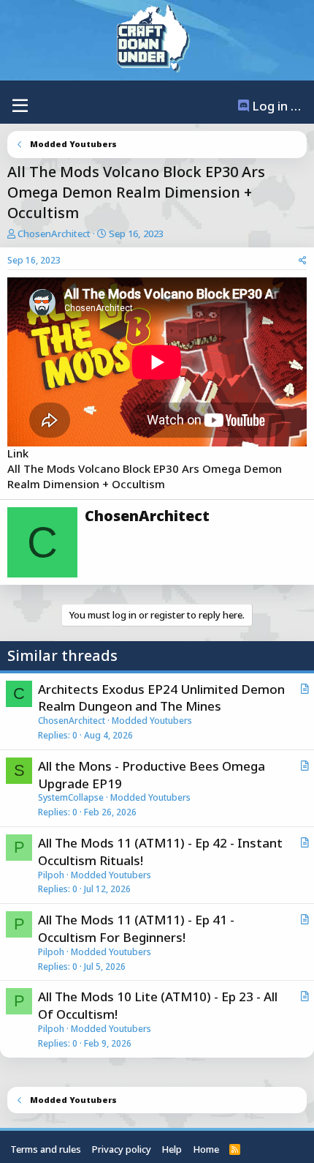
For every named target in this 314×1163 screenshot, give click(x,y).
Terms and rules (45, 1149)
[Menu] (20, 106)
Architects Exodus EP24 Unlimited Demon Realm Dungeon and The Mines (161, 698)
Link (17, 453)
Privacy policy (121, 1149)
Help (171, 1149)
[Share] (303, 261)
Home (206, 1149)
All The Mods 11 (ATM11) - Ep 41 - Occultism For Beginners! (136, 928)
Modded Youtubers (152, 720)
